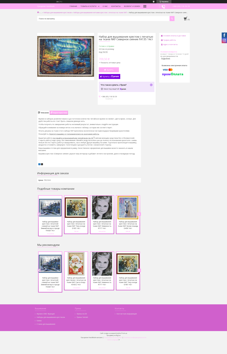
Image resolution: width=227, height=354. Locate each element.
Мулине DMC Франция (46, 314)
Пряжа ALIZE (82, 314)
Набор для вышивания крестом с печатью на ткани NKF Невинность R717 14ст (102, 225)
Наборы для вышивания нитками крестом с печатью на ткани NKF (100, 12)
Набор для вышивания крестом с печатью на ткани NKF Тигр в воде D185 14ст (76, 225)
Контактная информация (127, 314)
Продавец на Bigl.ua (113, 335)
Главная (73, 6)
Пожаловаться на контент (113, 338)
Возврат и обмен (132, 6)
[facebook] (39, 164)
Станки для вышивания (46, 324)
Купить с (107, 76)
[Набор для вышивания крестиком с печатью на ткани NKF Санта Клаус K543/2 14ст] (76, 264)
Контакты (115, 6)
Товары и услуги (88, 6)
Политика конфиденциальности (135, 338)
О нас (105, 6)
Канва (39, 320)
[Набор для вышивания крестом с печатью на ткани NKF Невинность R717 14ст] (102, 207)
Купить (110, 69)
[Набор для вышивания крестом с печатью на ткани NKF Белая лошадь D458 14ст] (128, 207)
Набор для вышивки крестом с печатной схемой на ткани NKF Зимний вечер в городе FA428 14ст (50, 226)
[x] (42, 164)
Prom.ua (124, 333)
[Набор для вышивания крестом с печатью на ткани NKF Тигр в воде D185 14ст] (76, 207)
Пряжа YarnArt (82, 317)
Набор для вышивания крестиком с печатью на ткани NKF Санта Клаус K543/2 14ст (76, 281)
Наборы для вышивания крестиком (57, 12)
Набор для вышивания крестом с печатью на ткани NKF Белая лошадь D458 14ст (128, 225)
